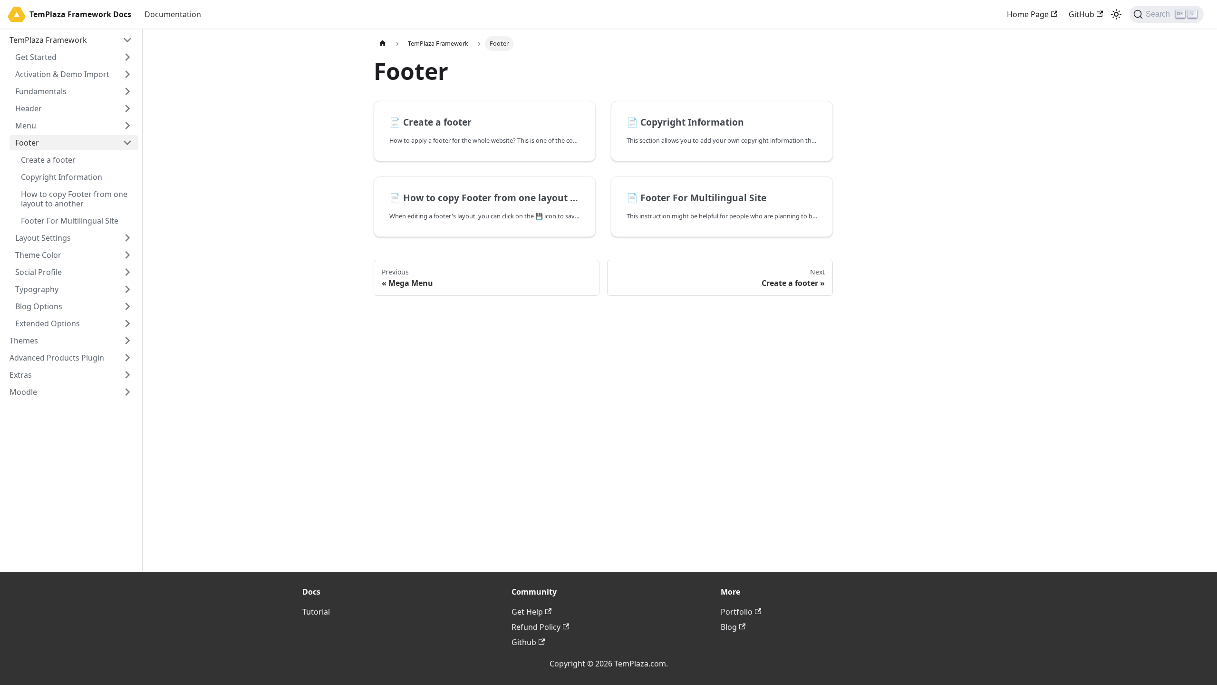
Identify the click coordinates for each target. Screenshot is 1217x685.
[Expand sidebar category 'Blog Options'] (127, 306)
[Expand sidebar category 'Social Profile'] (127, 272)
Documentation (173, 14)
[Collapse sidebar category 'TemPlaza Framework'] (127, 40)
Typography (36, 289)
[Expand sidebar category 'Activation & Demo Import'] (127, 74)
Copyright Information (61, 177)
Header (28, 108)
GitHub (1081, 14)
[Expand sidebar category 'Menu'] (127, 125)
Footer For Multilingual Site (69, 220)
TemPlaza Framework (48, 40)
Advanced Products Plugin (57, 357)
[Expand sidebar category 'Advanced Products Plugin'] (127, 357)
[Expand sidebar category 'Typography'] (127, 289)
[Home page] (383, 43)
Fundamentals (41, 91)
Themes (24, 340)
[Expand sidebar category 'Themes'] (127, 340)
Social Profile (38, 272)
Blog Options (38, 306)
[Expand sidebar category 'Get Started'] (127, 57)
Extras (21, 375)
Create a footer (48, 160)
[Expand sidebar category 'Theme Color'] (127, 255)
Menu (25, 125)
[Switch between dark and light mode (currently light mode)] (1116, 14)
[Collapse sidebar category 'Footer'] (127, 142)
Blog (729, 627)
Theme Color (38, 255)
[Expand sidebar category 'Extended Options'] (127, 323)
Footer (27, 142)
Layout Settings (43, 238)
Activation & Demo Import (62, 74)
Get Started (36, 57)
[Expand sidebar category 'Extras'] (127, 374)
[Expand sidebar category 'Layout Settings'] (127, 237)
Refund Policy (536, 627)
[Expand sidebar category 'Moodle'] (127, 392)
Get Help (527, 612)
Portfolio (737, 612)
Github (524, 642)
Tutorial (316, 612)
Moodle (23, 392)
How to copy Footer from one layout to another (74, 199)
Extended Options (47, 323)
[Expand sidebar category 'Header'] (127, 108)
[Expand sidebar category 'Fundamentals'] (127, 91)
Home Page (1028, 14)
